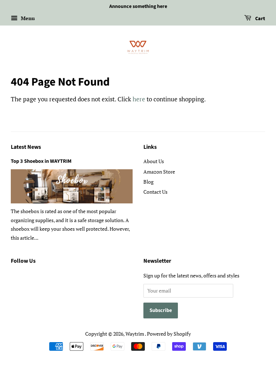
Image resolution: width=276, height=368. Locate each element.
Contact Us (155, 191)
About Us (153, 161)
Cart (259, 18)
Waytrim (135, 333)
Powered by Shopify (169, 333)
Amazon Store (159, 171)
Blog (148, 181)
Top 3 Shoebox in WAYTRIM (41, 161)
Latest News (26, 147)
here (139, 99)
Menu (27, 18)
